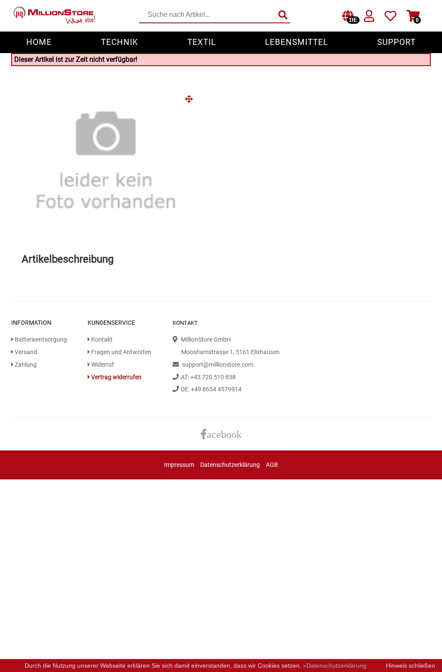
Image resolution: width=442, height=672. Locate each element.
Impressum (179, 465)
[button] (192, 102)
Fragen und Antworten (121, 352)
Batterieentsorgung (40, 339)
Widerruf (102, 364)
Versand (25, 352)
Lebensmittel (296, 42)
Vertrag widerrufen (116, 377)
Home (39, 42)
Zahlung (25, 364)
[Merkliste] (390, 18)
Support (396, 42)
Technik (119, 42)
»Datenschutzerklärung (334, 665)
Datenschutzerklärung (230, 465)
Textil (201, 42)
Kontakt (101, 339)
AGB (272, 465)
